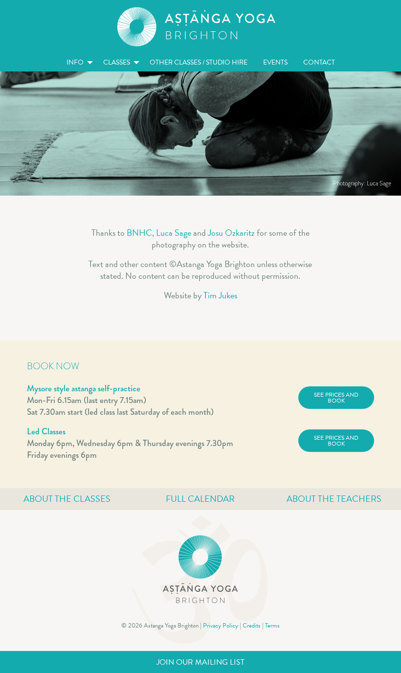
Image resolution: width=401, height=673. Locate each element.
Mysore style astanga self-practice (83, 388)
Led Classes (46, 431)
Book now (53, 366)
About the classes (67, 498)
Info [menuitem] (75, 62)
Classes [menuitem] (116, 62)
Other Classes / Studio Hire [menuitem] (198, 62)
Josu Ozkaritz (231, 232)
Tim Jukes (220, 295)
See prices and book (336, 397)
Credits (252, 625)
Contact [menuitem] (319, 62)
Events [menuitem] (275, 62)
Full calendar (200, 498)
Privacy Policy (220, 625)
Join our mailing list (200, 662)
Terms (272, 625)
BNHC (139, 232)
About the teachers (334, 498)
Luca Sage (173, 232)
